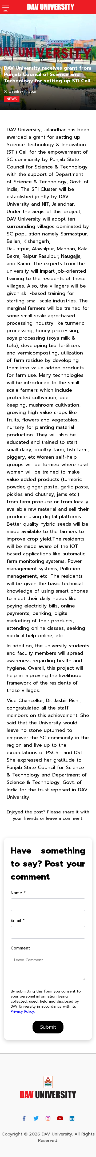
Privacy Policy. (23, 1011)
